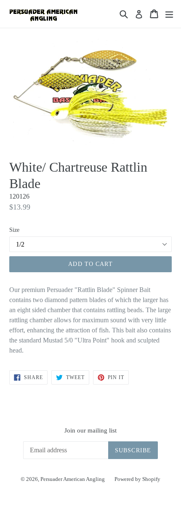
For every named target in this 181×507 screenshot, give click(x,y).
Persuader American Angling (73, 479)
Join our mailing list (90, 430)
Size (14, 230)
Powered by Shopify (137, 479)
